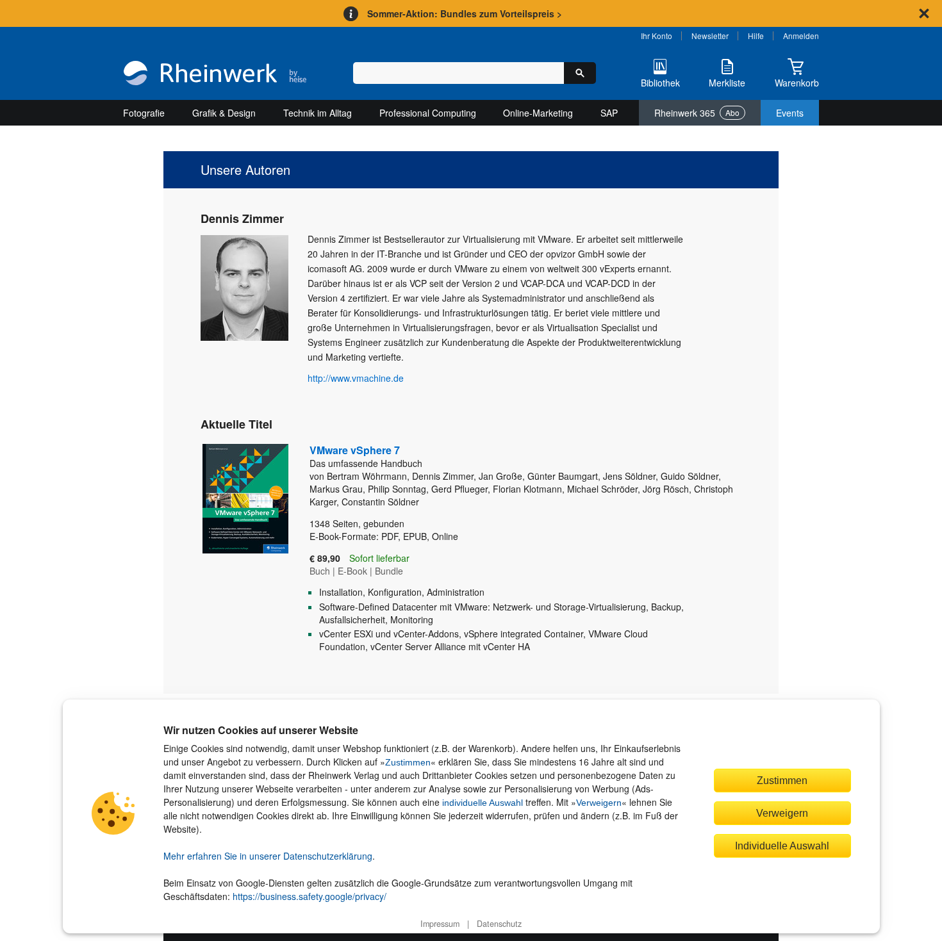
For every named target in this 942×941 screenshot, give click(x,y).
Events (790, 112)
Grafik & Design (224, 112)
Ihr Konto (656, 35)
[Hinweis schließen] (924, 13)
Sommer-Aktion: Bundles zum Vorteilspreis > (464, 13)
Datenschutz (499, 923)
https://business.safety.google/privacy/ (309, 896)
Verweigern (599, 803)
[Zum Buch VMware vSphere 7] (235, 553)
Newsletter (710, 35)
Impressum (439, 923)
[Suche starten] (580, 73)
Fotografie (144, 112)
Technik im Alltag (317, 112)
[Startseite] (215, 74)
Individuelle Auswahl (782, 845)
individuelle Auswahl (482, 803)
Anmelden (801, 35)
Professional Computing (427, 112)
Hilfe (756, 35)
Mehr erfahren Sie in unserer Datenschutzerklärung (267, 855)
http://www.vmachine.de (356, 378)
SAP (609, 112)
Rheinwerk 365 (697, 112)
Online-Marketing (538, 112)
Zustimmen (408, 762)
